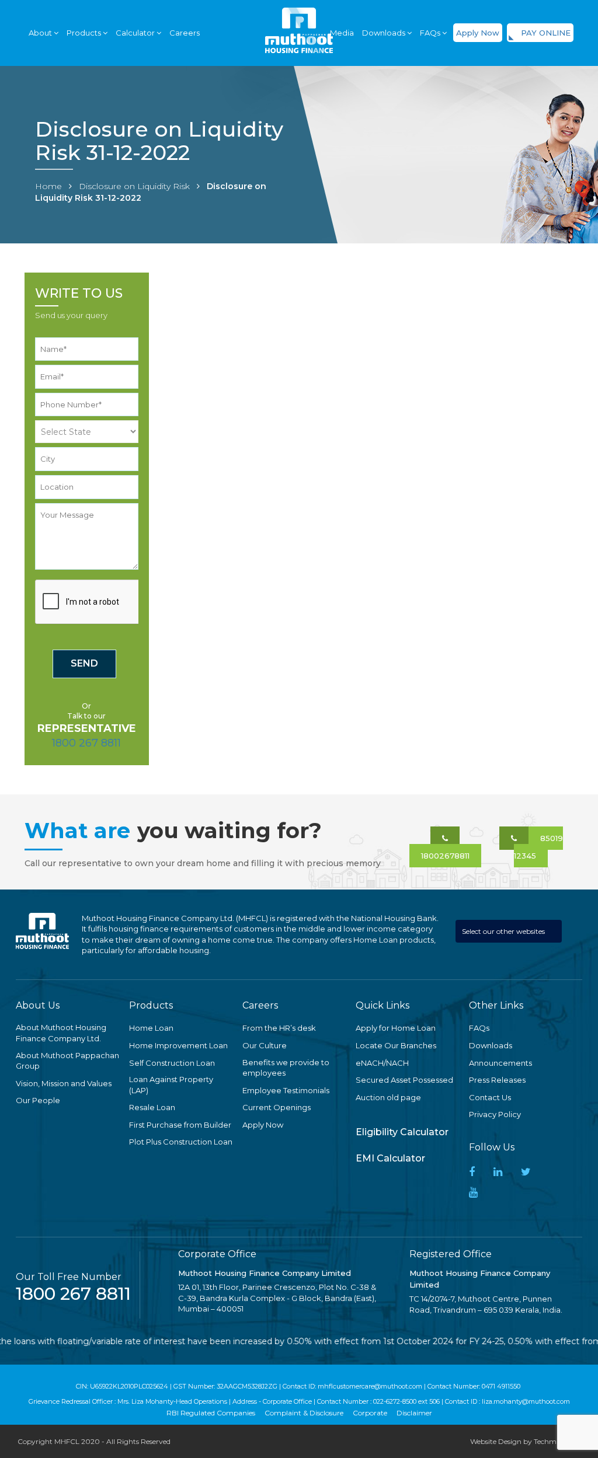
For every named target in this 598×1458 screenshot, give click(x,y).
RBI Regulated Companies (210, 1412)
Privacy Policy (495, 1114)
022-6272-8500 (394, 1401)
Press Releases (497, 1079)
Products (85, 32)
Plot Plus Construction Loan (180, 1141)
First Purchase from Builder (180, 1124)
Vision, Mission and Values (64, 1083)
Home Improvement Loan (178, 1045)
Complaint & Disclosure (304, 1412)
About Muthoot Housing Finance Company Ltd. (61, 1033)
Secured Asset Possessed (404, 1079)
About (41, 32)
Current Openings (276, 1107)
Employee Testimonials (285, 1090)
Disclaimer (414, 1412)
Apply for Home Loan (396, 1028)
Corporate (370, 1412)
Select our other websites (504, 931)
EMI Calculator (390, 1158)
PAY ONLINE (546, 32)
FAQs (431, 32)
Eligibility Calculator (402, 1132)
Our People (38, 1100)
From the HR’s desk (279, 1028)
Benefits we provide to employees (285, 1068)
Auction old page (388, 1097)
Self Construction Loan (172, 1063)
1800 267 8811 (86, 743)
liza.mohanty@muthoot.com (526, 1401)
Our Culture (264, 1045)
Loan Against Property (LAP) (171, 1085)
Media (342, 32)
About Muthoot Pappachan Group (67, 1061)
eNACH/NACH (382, 1063)
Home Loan (151, 1028)
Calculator (136, 32)
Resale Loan (152, 1107)
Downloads (490, 1045)
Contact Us (490, 1097)
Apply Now (477, 32)
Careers (184, 32)
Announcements (500, 1063)
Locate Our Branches (396, 1045)
